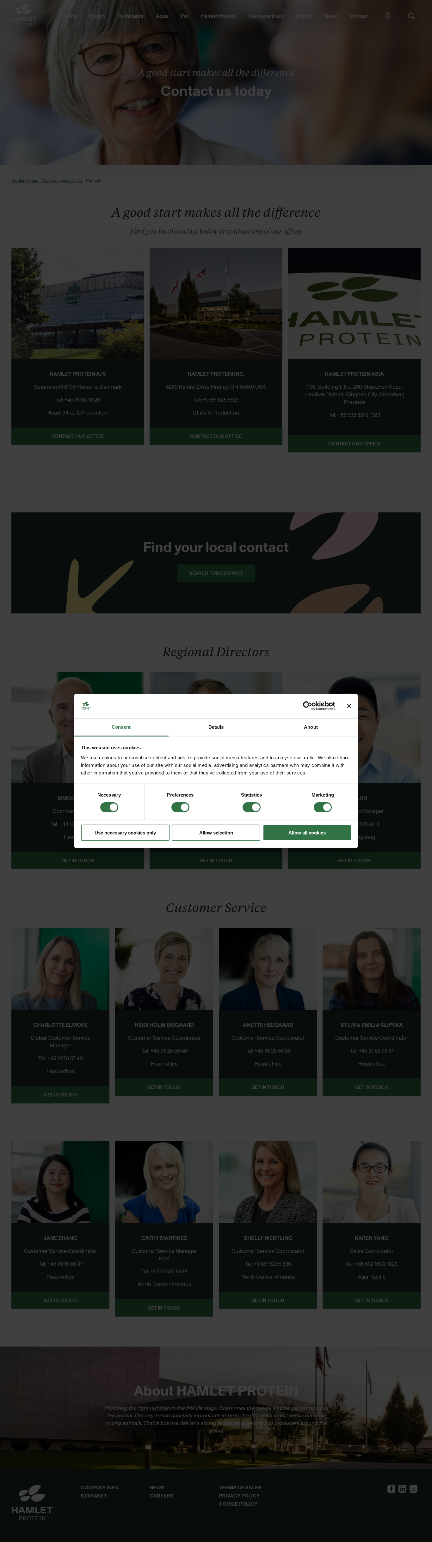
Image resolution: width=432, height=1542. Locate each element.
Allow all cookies (307, 832)
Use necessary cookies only (125, 832)
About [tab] (311, 727)
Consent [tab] (121, 727)
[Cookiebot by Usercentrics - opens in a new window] (307, 706)
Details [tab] (216, 727)
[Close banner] (349, 706)
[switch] (180, 807)
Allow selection (216, 832)
